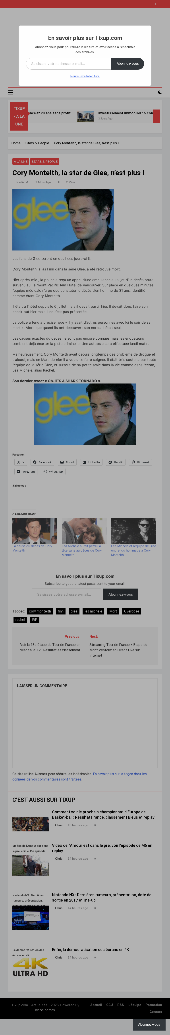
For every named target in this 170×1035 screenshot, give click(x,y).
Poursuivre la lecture (85, 76)
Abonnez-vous (128, 63)
